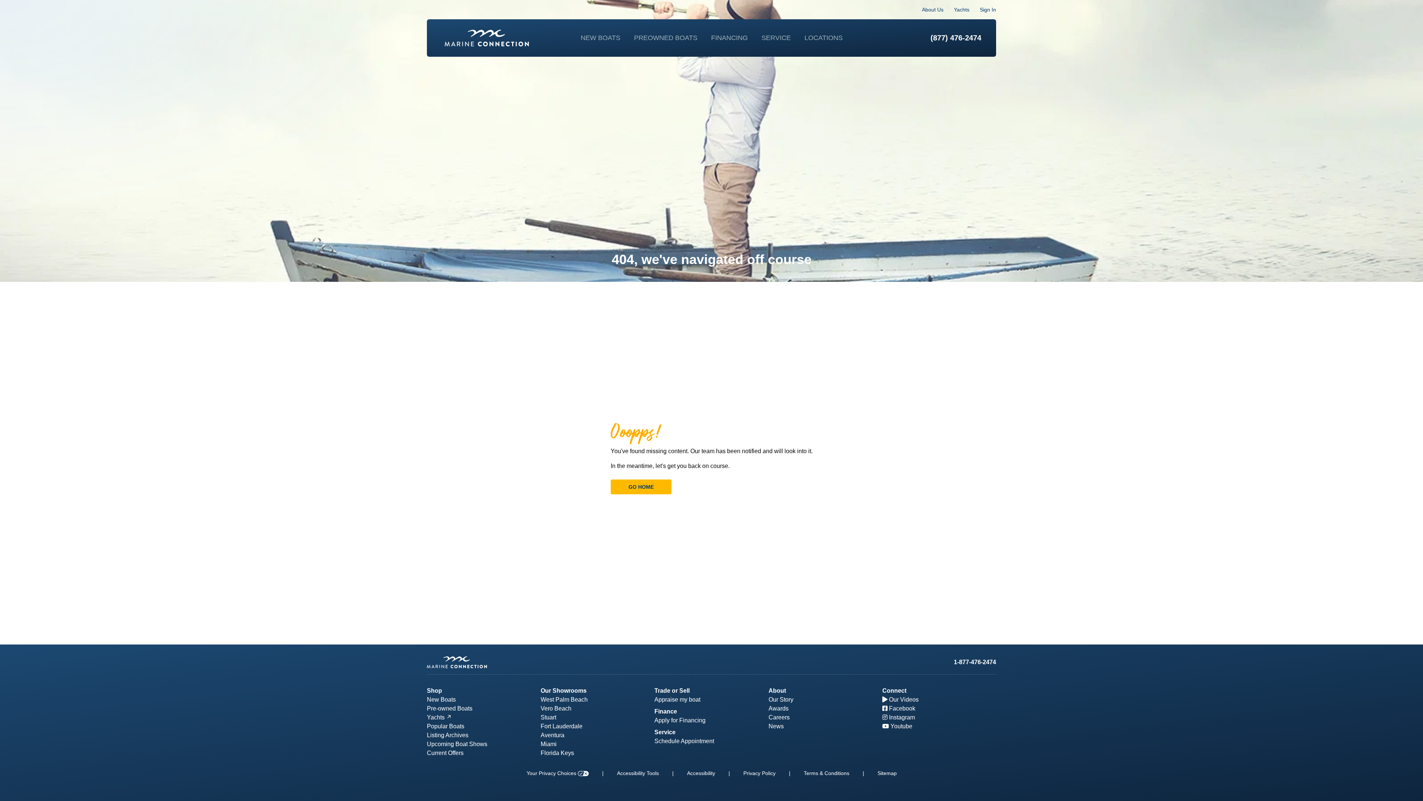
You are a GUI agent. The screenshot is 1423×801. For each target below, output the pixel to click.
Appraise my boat (677, 699)
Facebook (901, 708)
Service (776, 38)
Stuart (548, 717)
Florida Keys (557, 753)
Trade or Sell (672, 691)
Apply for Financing (680, 720)
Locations (824, 38)
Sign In (988, 10)
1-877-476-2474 (975, 662)
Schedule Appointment (684, 741)
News (776, 726)
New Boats (600, 38)
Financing (729, 38)
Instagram (901, 717)
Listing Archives (447, 735)
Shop (434, 691)
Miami (549, 744)
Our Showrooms (564, 691)
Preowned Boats (665, 38)
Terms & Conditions (826, 773)
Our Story (781, 699)
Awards (779, 708)
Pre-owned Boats (449, 708)
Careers (779, 717)
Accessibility (701, 773)
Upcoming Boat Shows (457, 744)
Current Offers (445, 753)
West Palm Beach (564, 699)
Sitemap (887, 773)
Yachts (961, 10)
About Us (932, 10)
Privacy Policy (759, 773)
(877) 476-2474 (956, 38)
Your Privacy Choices (552, 773)
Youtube (900, 726)
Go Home (641, 487)
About (777, 691)
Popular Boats (445, 726)
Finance (665, 711)
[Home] (487, 38)
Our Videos (903, 699)
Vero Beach (556, 708)
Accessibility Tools (638, 773)
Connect (894, 691)
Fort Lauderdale (562, 726)
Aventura (552, 735)
